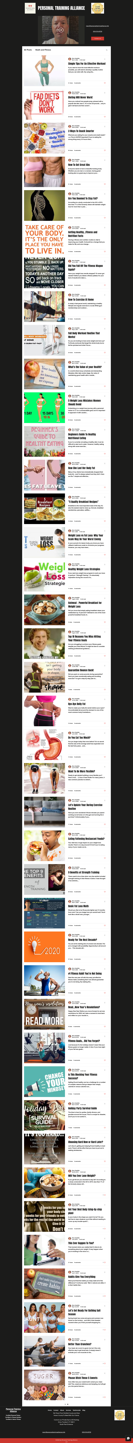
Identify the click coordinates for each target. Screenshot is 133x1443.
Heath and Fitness (43, 50)
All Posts (28, 50)
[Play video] (61, 30)
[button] (107, 50)
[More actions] (105, 59)
